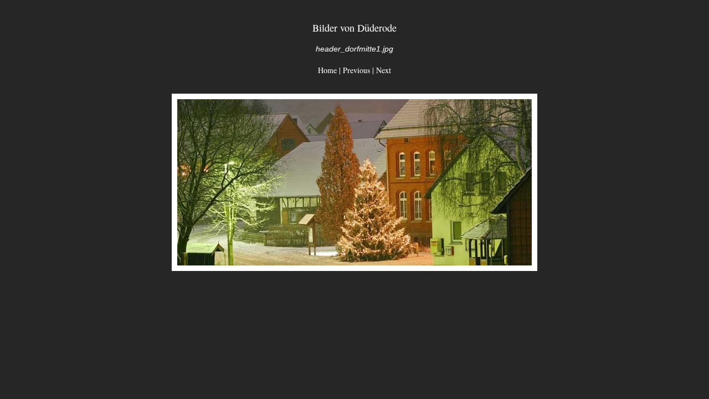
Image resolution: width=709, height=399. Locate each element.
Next (383, 70)
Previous (356, 70)
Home (327, 70)
